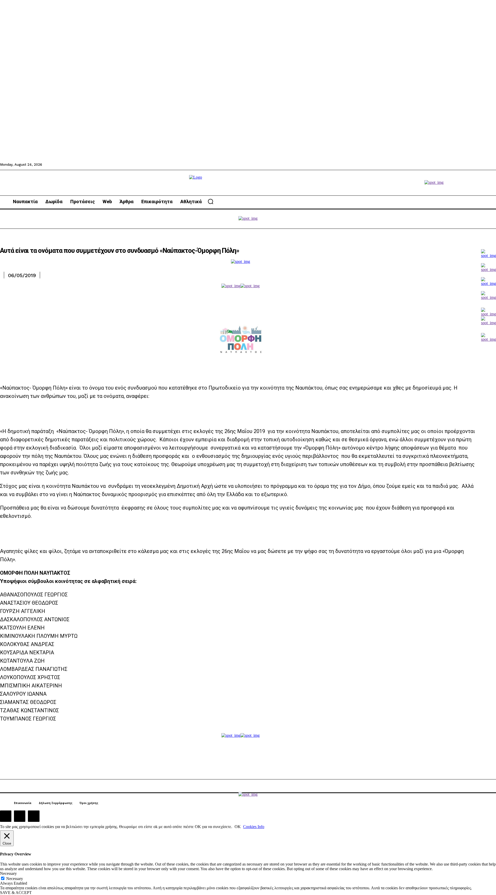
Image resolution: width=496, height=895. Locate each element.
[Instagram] (19, 816)
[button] (210, 201)
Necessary (14, 878)
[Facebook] (5, 816)
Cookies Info (253, 826)
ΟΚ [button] (238, 826)
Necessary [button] (8, 873)
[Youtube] (33, 816)
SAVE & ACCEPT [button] (16, 892)
